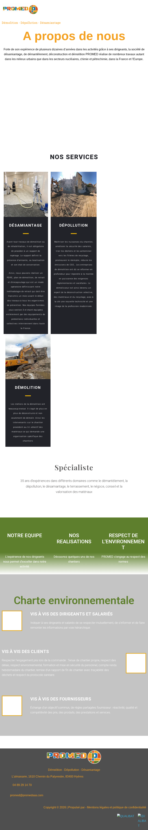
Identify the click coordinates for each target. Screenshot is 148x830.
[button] (94, 9)
